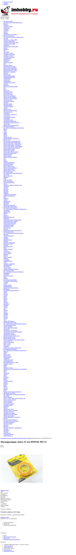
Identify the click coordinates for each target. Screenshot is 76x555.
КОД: (2, 445)
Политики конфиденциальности (12, 539)
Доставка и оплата (8, 1)
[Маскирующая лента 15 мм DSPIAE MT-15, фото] (22, 489)
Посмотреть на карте (9, 551)
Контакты (6, 4)
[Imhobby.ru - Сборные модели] (19, 14)
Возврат (6, 3)
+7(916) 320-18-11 (8, 545)
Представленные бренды (10, 536)
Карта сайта (7, 538)
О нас (5, 535)
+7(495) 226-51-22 (8, 547)
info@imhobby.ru (8, 549)
